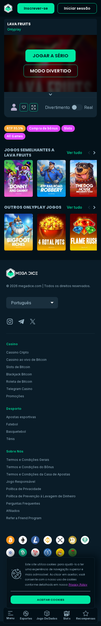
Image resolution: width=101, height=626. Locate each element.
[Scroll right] (94, 152)
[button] (47, 615)
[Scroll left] (89, 152)
